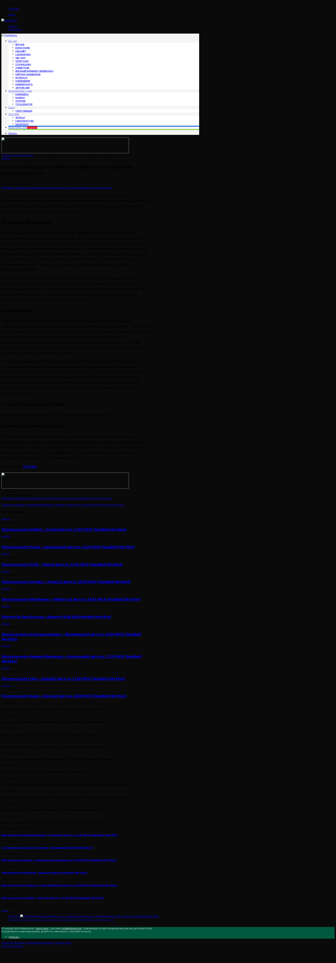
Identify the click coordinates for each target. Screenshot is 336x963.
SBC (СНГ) (20, 57)
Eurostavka (22, 47)
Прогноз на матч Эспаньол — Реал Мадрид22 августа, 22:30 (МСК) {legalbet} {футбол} (59, 885)
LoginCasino (23, 54)
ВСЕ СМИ (12, 41)
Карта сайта (42, 928)
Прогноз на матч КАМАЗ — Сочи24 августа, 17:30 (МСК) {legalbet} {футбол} (64, 529)
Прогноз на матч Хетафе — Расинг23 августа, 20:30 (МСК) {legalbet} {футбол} (66, 581)
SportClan (21, 61)
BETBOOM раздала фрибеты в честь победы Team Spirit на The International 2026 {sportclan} (61, 919)
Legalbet (20, 51)
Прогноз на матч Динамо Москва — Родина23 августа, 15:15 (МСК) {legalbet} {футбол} (59, 835)
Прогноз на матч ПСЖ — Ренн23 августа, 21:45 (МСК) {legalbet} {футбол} (62, 564)
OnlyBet (30, 466)
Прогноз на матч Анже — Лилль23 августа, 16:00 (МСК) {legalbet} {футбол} (63, 695)
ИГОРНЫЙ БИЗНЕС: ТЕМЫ (20, 91)
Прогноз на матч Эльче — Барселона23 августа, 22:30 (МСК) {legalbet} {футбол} (68, 546)
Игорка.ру (21, 77)
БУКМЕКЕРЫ (21, 94)
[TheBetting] (9, 20)
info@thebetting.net (72, 928)
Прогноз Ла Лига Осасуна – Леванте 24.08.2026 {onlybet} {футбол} (56, 616)
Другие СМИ (22, 87)
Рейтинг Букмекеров (27, 74)
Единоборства (24, 120)
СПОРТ (11, 107)
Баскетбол (21, 124)
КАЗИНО (20, 97)
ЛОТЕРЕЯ (20, 100)
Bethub (19, 44)
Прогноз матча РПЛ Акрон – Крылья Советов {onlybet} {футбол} (44, 872)
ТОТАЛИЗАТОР (24, 104)
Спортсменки (23, 110)
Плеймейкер (22, 81)
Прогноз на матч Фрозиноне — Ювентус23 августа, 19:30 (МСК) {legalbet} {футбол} (70, 599)
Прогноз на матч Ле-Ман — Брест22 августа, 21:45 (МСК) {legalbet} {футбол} (52, 898)
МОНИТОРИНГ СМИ (22, 127)
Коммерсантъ (24, 84)
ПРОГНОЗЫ (13, 114)
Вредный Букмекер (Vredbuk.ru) (34, 71)
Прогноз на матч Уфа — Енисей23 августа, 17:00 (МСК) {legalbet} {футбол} (63, 678)
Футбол (20, 117)
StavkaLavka (23, 64)
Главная (6, 155)
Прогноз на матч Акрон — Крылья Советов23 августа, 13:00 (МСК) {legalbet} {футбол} (59, 860)
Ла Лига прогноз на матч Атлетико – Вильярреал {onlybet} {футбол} (47, 847)
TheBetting (22, 67)
